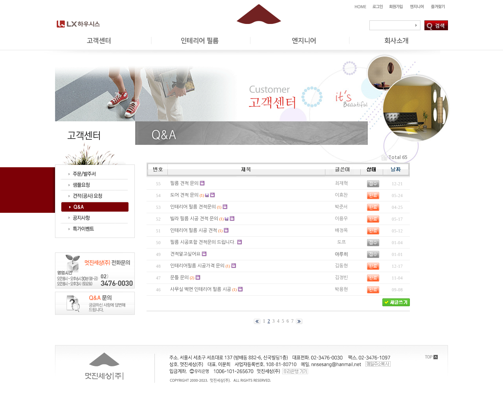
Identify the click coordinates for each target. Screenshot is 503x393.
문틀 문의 (179, 277)
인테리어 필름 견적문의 (193, 207)
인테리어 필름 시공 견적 (193, 230)
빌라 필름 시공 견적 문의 (194, 218)
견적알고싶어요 (185, 254)
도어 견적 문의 (184, 195)
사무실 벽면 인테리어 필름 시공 (200, 289)
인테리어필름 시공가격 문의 (197, 265)
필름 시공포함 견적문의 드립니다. (203, 242)
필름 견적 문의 (184, 183)
